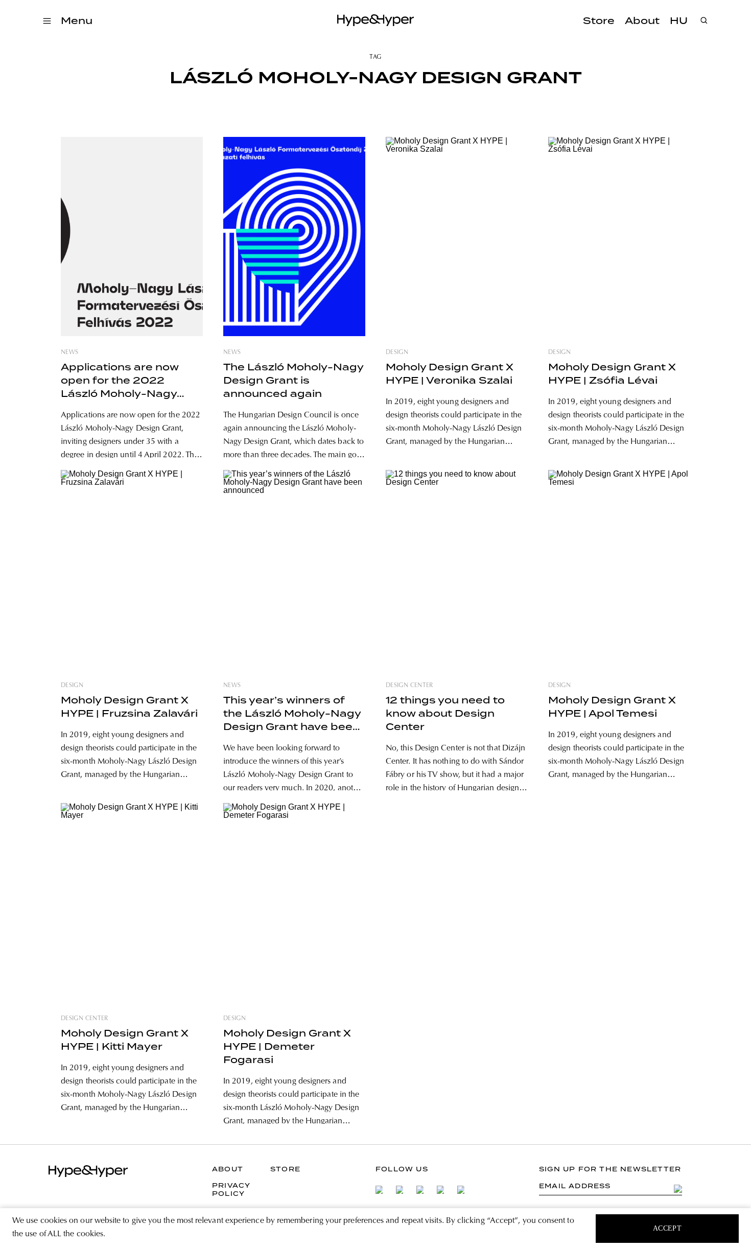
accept (667, 1228)
